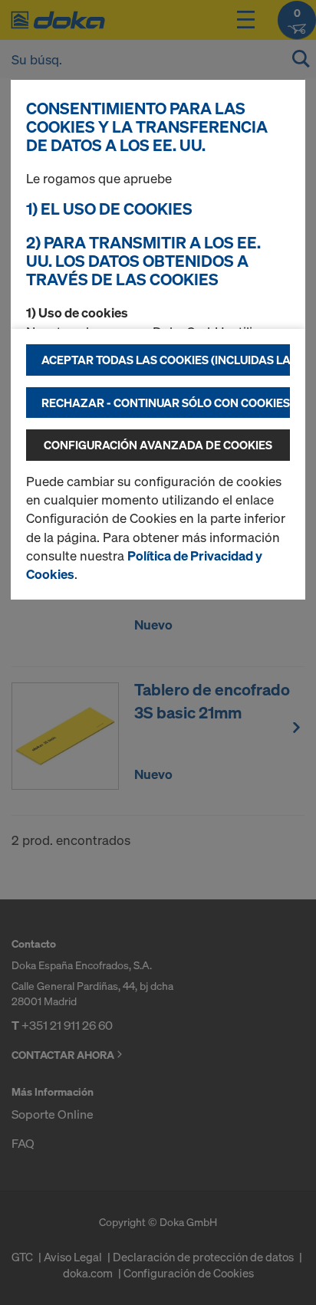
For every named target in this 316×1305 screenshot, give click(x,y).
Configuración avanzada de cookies (158, 444)
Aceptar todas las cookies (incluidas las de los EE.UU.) (165, 359)
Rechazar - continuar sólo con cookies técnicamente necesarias (165, 402)
